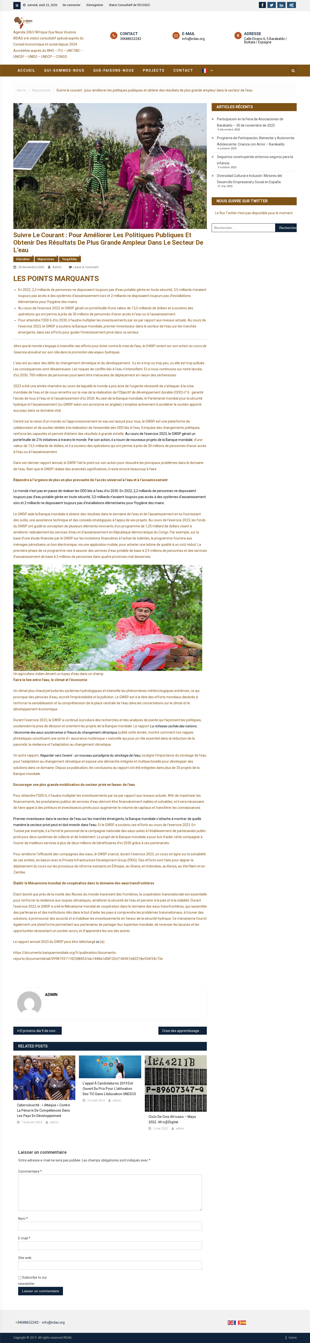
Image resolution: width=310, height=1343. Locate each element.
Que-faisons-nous (113, 70)
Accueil (26, 70)
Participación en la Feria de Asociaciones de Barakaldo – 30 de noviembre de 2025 (250, 122)
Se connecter (71, 5)
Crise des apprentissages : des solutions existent (184, 1031)
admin (57, 267)
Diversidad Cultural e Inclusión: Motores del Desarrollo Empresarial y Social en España (249, 179)
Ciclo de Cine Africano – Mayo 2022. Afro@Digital (172, 1119)
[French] (207, 70)
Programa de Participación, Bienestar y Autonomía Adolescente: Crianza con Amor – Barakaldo (255, 141)
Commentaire (30, 1171)
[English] (231, 1322)
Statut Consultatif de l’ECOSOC (129, 5)
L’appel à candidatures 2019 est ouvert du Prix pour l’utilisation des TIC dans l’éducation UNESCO (109, 1088)
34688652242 (130, 39)
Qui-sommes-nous (64, 70)
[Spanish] (243, 1322)
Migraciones (46, 259)
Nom (23, 1219)
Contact (183, 70)
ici (97, 942)
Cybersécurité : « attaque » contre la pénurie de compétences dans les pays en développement (43, 1110)
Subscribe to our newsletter (32, 1280)
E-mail (24, 1238)
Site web (24, 1258)
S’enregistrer (94, 5)
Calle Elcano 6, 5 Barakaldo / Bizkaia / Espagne (265, 40)
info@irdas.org (193, 39)
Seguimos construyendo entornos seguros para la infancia (255, 160)
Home (293, 1337)
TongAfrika (69, 259)
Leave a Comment (86, 267)
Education (23, 259)
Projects (154, 70)
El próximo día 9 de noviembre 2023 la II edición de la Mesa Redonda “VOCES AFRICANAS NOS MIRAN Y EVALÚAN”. (41, 1031)
